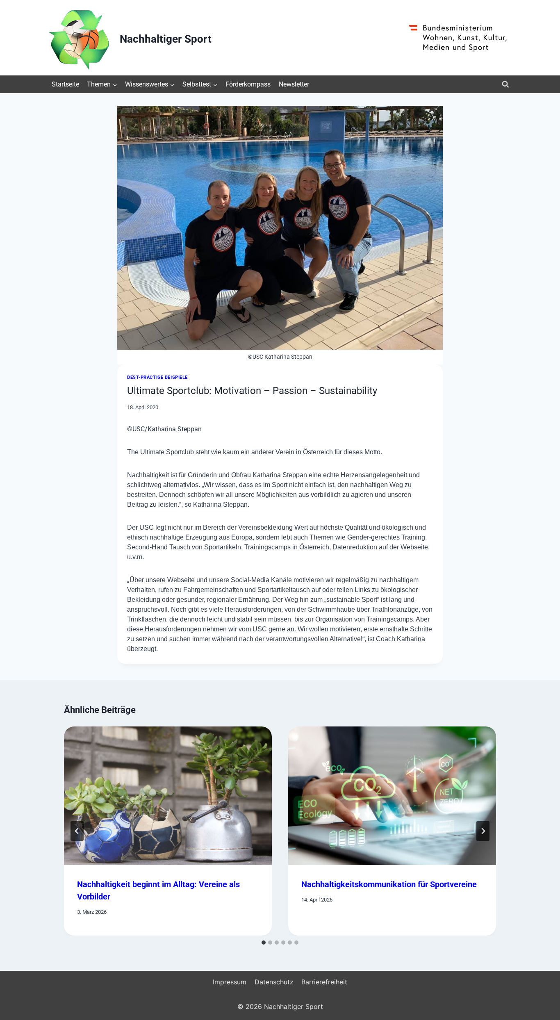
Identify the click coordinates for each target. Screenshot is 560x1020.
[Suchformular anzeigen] (505, 84)
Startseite (65, 84)
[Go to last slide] (77, 831)
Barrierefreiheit (324, 982)
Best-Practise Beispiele (157, 377)
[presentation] (168, 795)
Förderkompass (248, 84)
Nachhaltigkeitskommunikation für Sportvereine (389, 884)
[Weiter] (482, 831)
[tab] (264, 942)
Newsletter (294, 84)
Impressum (229, 982)
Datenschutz (274, 982)
